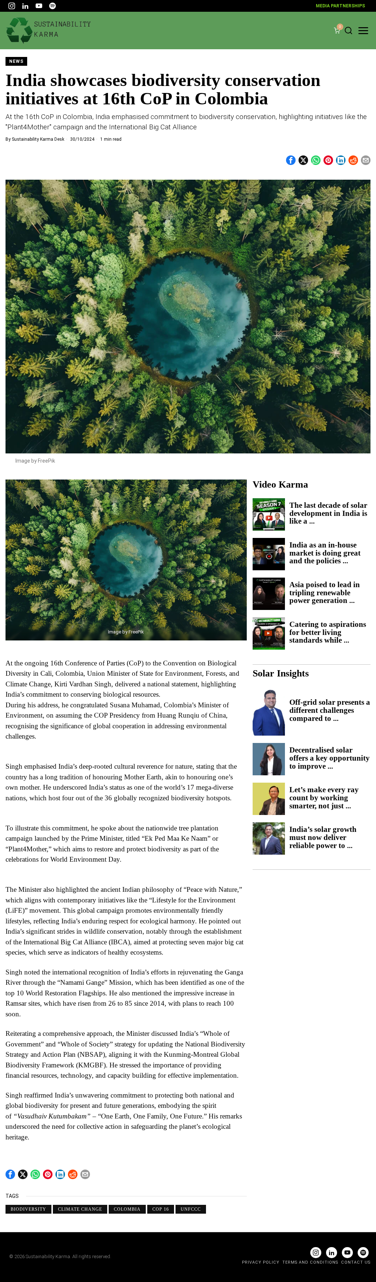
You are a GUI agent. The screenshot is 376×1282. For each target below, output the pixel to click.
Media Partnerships (340, 5)
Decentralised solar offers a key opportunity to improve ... (329, 758)
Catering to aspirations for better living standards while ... (327, 633)
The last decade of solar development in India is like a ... (328, 514)
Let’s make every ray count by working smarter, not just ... (324, 798)
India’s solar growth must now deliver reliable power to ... (323, 838)
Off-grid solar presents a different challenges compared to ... (329, 711)
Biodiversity (28, 1209)
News (16, 61)
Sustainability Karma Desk (38, 139)
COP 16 (160, 1209)
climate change (80, 1209)
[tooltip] (11, 5)
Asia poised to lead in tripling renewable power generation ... (324, 593)
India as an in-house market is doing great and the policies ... (325, 553)
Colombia (127, 1209)
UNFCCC (191, 1209)
